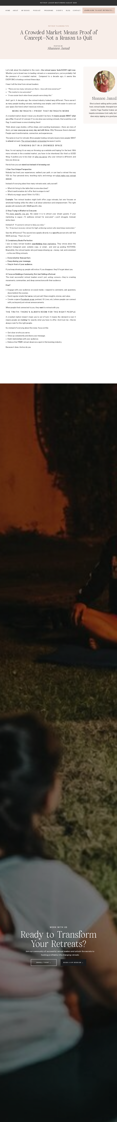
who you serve (41, 157)
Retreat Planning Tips (58, 26)
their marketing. (44, 244)
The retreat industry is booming (34, 141)
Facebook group (27, 299)
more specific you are (19, 214)
